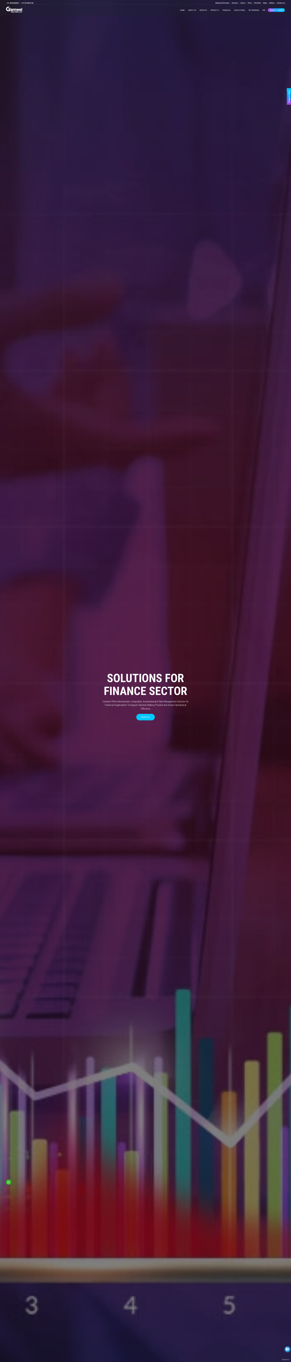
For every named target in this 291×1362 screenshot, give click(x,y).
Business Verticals (222, 3)
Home (182, 10)
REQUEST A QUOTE (276, 10)
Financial (226, 10)
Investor (235, 3)
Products (215, 10)
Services (203, 10)
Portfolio (257, 3)
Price (250, 3)
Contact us (281, 3)
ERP (264, 10)
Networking (254, 10)
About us (192, 10)
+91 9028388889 (13, 3)
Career (242, 3)
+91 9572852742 (27, 3)
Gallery (271, 3)
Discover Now (145, 719)
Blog (265, 3)
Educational (239, 10)
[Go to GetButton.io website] (285, 1359)
